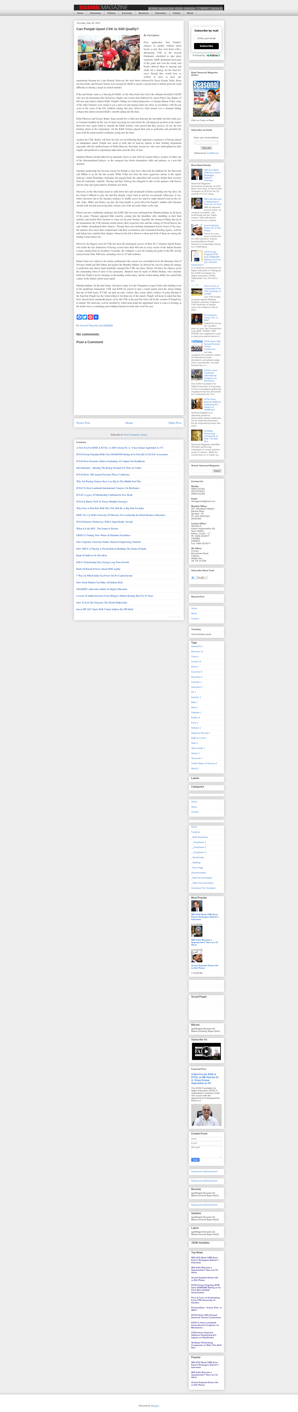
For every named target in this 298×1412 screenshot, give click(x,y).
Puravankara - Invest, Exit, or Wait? (211, 317)
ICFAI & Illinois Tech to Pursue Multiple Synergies (102, 501)
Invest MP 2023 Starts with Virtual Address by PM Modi (104, 609)
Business (144, 13)
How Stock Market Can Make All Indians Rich (99, 582)
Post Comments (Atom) (135, 434)
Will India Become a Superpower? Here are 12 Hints (213, 202)
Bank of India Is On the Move (91, 555)
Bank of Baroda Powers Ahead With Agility (98, 568)
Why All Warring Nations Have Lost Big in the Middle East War (108, 481)
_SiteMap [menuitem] (196, 862)
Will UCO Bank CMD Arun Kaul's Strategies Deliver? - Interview (212, 175)
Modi (194, 707)
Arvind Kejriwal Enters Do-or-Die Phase (212, 228)
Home (80, 13)
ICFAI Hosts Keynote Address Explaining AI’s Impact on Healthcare (110, 461)
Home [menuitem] (194, 827)
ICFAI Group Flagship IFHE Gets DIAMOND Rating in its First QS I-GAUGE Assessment (122, 454)
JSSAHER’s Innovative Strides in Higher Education (101, 589)
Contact (195, 618)
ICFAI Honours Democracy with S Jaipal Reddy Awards (104, 521)
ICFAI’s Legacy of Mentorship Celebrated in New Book (104, 494)
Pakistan (196, 712)
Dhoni (195, 666)
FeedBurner (213, 153)
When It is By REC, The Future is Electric (97, 528)
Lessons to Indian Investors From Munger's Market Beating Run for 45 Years (114, 595)
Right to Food (198, 738)
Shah (194, 743)
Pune (194, 722)
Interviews (95, 13)
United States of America (204, 763)
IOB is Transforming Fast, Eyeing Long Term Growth (102, 562)
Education (160, 13)
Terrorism (196, 758)
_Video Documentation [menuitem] (202, 883)
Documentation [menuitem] (198, 872)
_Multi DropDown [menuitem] (199, 837)
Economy (127, 13)
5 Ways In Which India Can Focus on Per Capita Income (104, 575)
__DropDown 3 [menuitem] (198, 852)
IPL (193, 692)
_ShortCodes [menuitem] (197, 857)
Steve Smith (198, 748)
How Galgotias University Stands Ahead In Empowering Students (108, 541)
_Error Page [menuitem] (197, 867)
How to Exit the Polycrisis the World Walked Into (101, 602)
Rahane (196, 728)
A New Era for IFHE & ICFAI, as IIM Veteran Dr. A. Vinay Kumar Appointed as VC (119, 447)
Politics (111, 13)
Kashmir (196, 697)
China (195, 656)
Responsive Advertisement (204, 1171)
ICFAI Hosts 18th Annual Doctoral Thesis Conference (103, 474)
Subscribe (206, 46)
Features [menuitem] (195, 832)
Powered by (199, 55)
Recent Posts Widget (175, 617)
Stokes (195, 753)
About (194, 613)
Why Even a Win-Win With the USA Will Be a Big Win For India (110, 508)
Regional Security (200, 733)
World (190, 13)
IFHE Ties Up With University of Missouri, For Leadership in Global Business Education (120, 515)
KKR (194, 702)
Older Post (175, 423)
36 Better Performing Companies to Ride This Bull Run (211, 436)
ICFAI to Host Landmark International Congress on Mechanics (108, 488)
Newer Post (83, 423)
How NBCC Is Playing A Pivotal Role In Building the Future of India (111, 548)
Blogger (155, 1405)
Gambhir (196, 682)
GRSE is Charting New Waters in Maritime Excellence (103, 535)
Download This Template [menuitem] (203, 888)
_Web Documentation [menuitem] (201, 878)
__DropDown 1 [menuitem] (198, 842)
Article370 (197, 646)
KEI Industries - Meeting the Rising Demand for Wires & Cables (108, 467)
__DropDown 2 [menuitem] (198, 847)
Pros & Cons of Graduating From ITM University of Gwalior (212, 290)
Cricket (176, 13)
